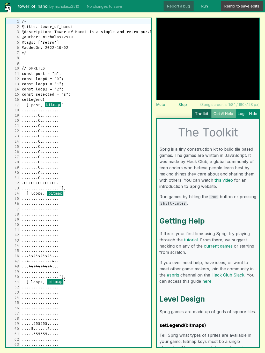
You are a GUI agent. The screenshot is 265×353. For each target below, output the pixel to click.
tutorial (191, 239)
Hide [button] (253, 113)
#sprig (173, 275)
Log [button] (241, 113)
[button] (215, 6)
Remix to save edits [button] (241, 6)
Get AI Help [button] (223, 113)
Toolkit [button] (201, 113)
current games (218, 246)
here (206, 281)
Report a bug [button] (178, 6)
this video (224, 180)
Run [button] (204, 6)
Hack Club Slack (227, 275)
